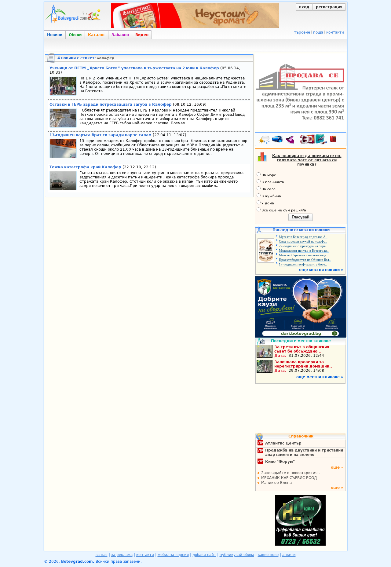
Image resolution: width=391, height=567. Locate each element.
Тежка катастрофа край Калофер (85, 167)
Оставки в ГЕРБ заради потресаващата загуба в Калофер (111, 104)
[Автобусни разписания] (278, 140)
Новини (54, 35)
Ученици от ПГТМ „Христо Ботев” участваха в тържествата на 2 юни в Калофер (134, 68)
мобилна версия (173, 555)
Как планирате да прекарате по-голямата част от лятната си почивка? (307, 160)
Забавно (120, 35)
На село (268, 189)
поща (318, 32)
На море (268, 175)
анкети (289, 555)
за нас (102, 555)
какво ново (268, 555)
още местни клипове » (319, 377)
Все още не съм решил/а (283, 210)
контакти (335, 32)
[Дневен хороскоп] (291, 140)
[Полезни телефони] (336, 140)
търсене (302, 32)
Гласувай (300, 217)
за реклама (122, 555)
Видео (141, 35)
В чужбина (271, 196)
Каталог (96, 35)
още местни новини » (321, 270)
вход (304, 7)
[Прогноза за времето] (264, 140)
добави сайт (204, 555)
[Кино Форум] (313, 139)
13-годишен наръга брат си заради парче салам (100, 135)
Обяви (75, 35)
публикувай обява (237, 555)
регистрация (329, 7)
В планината (272, 182)
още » (337, 467)
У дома (267, 203)
